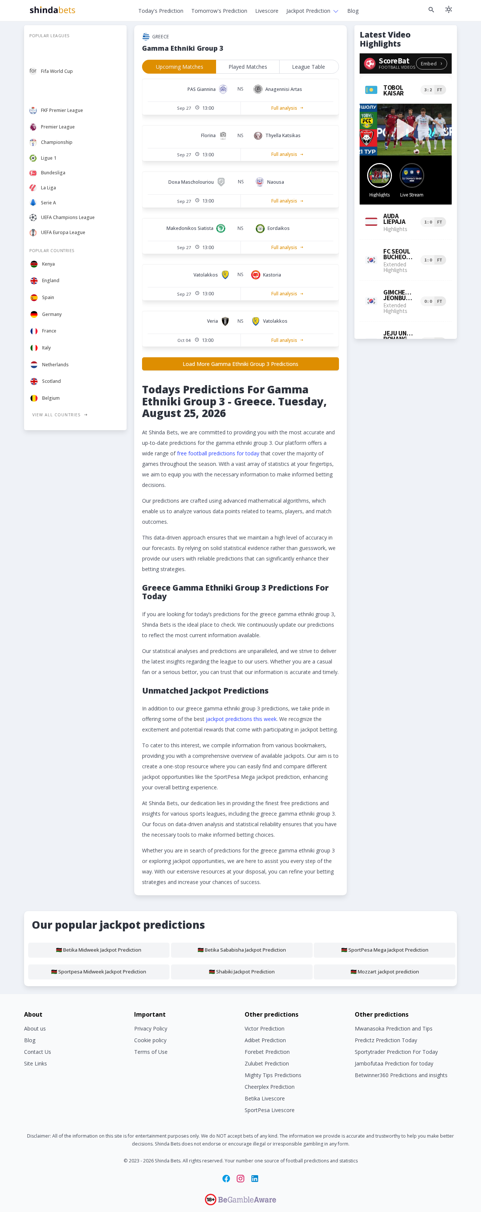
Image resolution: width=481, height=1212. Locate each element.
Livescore (266, 10)
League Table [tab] (308, 66)
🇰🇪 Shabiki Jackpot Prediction (242, 971)
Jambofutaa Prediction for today (394, 1063)
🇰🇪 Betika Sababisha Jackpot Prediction (242, 949)
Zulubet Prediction (267, 1063)
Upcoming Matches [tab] (179, 66)
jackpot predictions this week (241, 718)
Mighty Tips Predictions (273, 1075)
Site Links (35, 1063)
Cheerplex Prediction (270, 1086)
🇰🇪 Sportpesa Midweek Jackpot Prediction (98, 971)
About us (35, 1028)
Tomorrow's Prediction (219, 10)
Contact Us (37, 1051)
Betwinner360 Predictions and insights (401, 1075)
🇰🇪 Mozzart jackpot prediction (385, 971)
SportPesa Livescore (270, 1110)
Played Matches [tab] (247, 66)
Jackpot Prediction (308, 10)
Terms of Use (151, 1051)
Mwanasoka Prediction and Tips (394, 1028)
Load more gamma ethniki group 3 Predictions (240, 363)
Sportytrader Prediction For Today (396, 1051)
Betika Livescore (265, 1098)
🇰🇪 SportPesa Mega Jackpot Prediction (384, 949)
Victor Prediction (264, 1028)
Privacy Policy (150, 1028)
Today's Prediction (160, 10)
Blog (352, 10)
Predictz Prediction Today (386, 1040)
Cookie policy (150, 1040)
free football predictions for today (218, 453)
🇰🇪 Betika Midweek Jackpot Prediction (98, 949)
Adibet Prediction (265, 1040)
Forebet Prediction (267, 1051)
